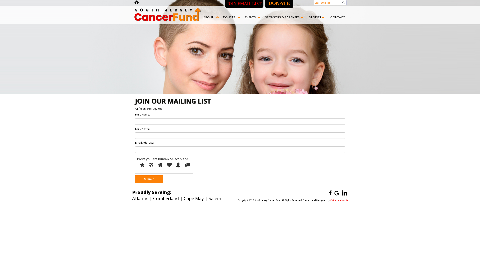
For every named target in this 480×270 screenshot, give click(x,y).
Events (250, 17)
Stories (315, 17)
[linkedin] (344, 192)
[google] (336, 192)
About (208, 17)
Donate (229, 17)
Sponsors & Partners (282, 17)
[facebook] (329, 192)
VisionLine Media (339, 200)
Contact (337, 17)
